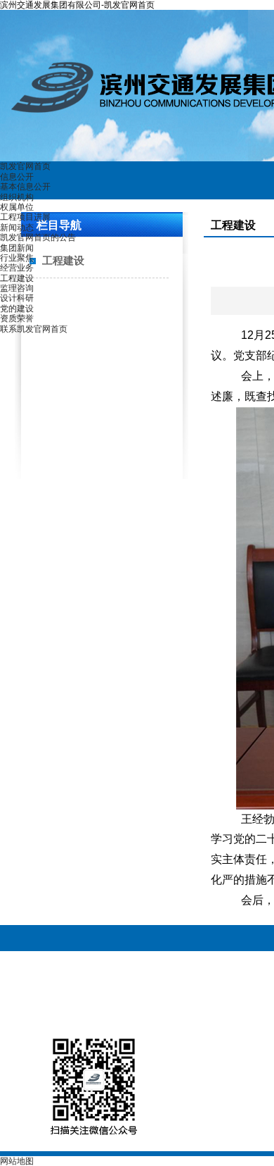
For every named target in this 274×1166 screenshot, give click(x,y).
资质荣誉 (17, 318)
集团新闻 (17, 248)
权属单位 (17, 207)
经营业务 (17, 268)
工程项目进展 (25, 217)
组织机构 (17, 197)
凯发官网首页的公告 (38, 237)
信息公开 (17, 177)
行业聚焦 (17, 258)
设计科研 (17, 298)
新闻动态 (17, 227)
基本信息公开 (25, 187)
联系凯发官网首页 (33, 329)
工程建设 (17, 278)
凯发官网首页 (25, 166)
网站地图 (17, 1161)
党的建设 (17, 309)
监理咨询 (17, 288)
